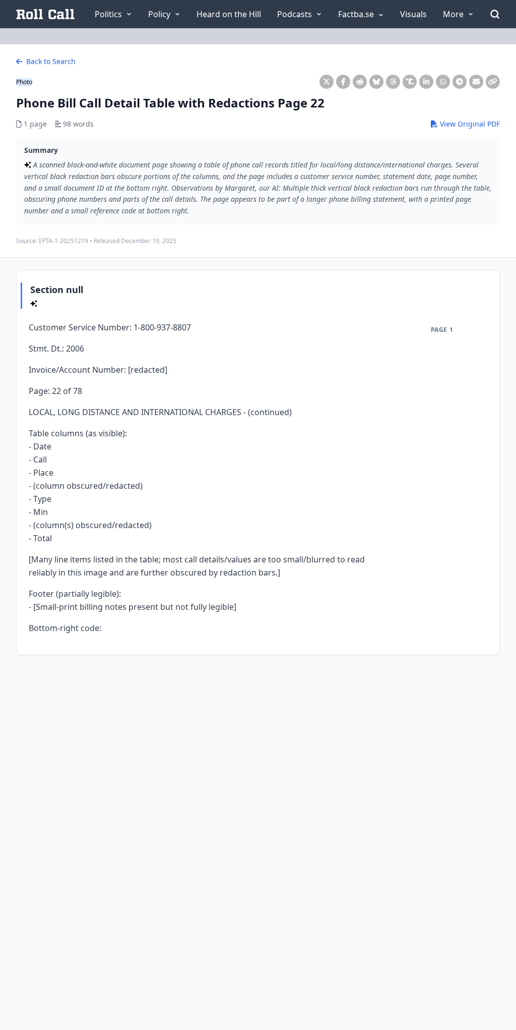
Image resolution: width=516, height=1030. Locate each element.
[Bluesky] (376, 82)
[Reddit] (360, 82)
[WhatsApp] (443, 82)
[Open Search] (495, 14)
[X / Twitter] (326, 82)
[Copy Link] (493, 82)
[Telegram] (460, 82)
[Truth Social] (410, 82)
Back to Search (50, 61)
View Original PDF (469, 124)
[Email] (476, 82)
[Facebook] (343, 82)
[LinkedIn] (426, 82)
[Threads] (393, 82)
